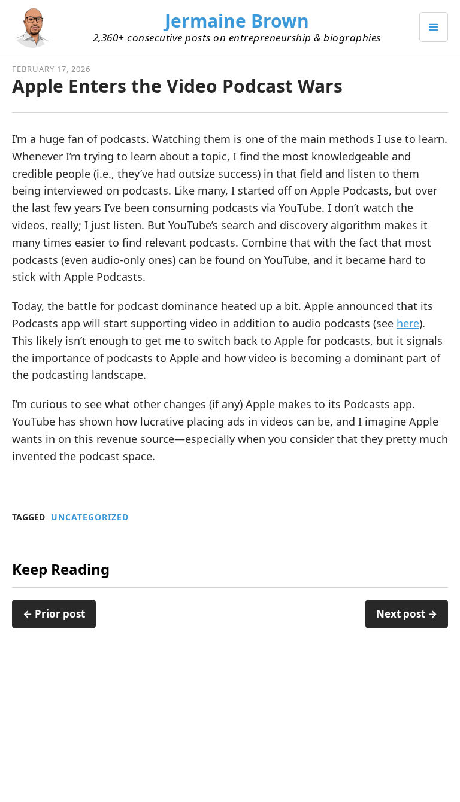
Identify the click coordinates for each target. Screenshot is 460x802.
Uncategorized (90, 517)
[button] (433, 27)
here (408, 323)
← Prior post (54, 614)
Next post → (406, 614)
